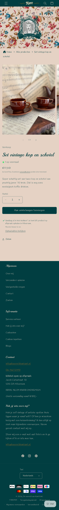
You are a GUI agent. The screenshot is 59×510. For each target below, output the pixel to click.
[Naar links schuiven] (23, 140)
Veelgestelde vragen (15, 287)
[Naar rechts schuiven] (36, 140)
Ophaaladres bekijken (15, 231)
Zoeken (9, 300)
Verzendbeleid (33, 505)
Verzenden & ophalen (15, 280)
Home (9, 52)
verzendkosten (25, 172)
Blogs (8, 346)
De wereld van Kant (31, 496)
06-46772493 (13, 369)
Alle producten (23, 52)
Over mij (10, 273)
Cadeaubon (11, 332)
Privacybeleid (45, 500)
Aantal (5, 194)
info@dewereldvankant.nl (18, 363)
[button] (6, 3)
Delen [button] (8, 239)
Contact (9, 293)
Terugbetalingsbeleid (28, 500)
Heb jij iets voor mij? (15, 326)
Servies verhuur (13, 319)
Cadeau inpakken (13, 339)
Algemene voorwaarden (15, 505)
